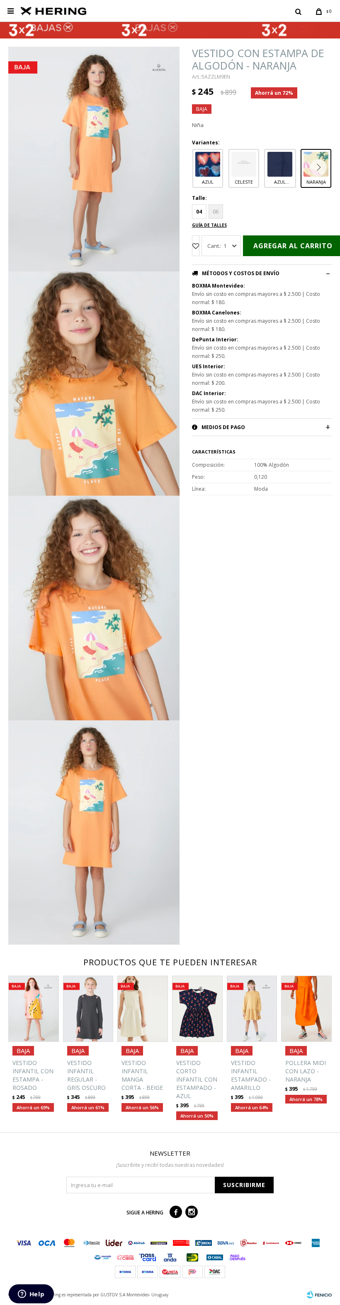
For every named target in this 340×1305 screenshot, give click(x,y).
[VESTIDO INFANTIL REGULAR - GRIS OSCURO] (88, 1009)
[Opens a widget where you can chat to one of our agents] (31, 1294)
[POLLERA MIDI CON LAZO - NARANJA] (306, 1009)
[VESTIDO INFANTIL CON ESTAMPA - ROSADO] (33, 1009)
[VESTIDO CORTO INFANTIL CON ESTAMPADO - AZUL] (197, 1009)
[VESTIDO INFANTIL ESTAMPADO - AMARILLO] (252, 1009)
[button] (298, 11)
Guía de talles (209, 225)
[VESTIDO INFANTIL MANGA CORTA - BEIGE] (142, 1009)
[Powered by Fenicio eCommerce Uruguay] (319, 1294)
